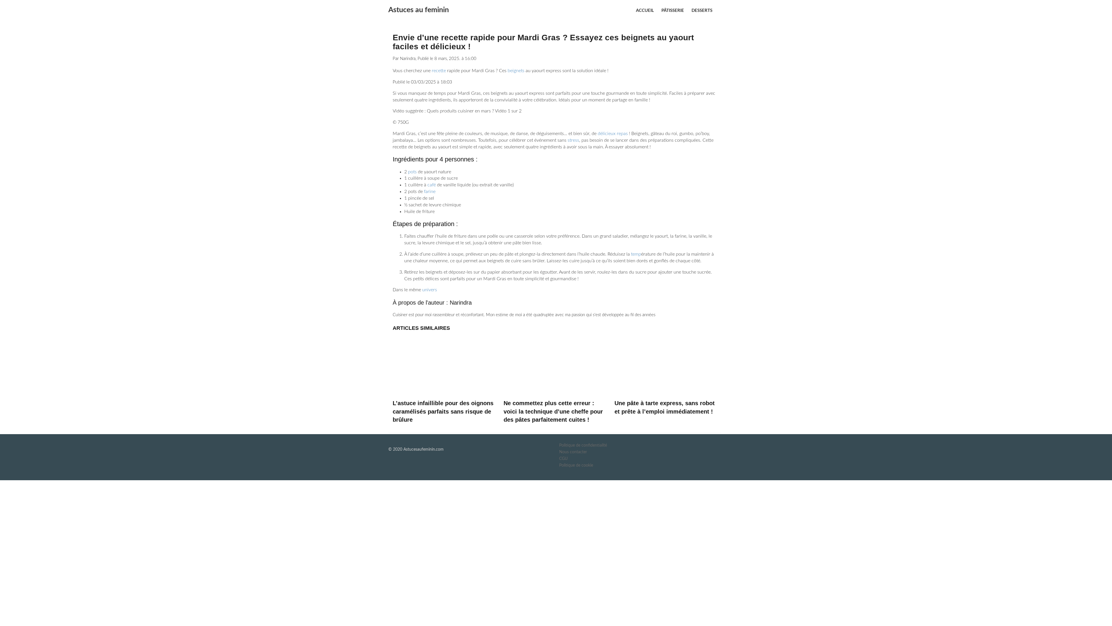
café (431, 185)
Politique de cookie (576, 465)
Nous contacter (573, 452)
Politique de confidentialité (583, 445)
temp (636, 254)
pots (412, 172)
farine (430, 191)
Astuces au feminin (418, 10)
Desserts (702, 10)
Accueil (645, 10)
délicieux (607, 133)
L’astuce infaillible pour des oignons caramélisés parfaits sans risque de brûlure (443, 411)
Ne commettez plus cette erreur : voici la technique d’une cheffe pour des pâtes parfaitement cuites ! (553, 411)
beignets (516, 70)
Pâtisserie (672, 10)
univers (429, 289)
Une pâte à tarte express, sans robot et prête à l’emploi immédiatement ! (664, 407)
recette (439, 70)
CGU (563, 459)
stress (573, 140)
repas (622, 133)
